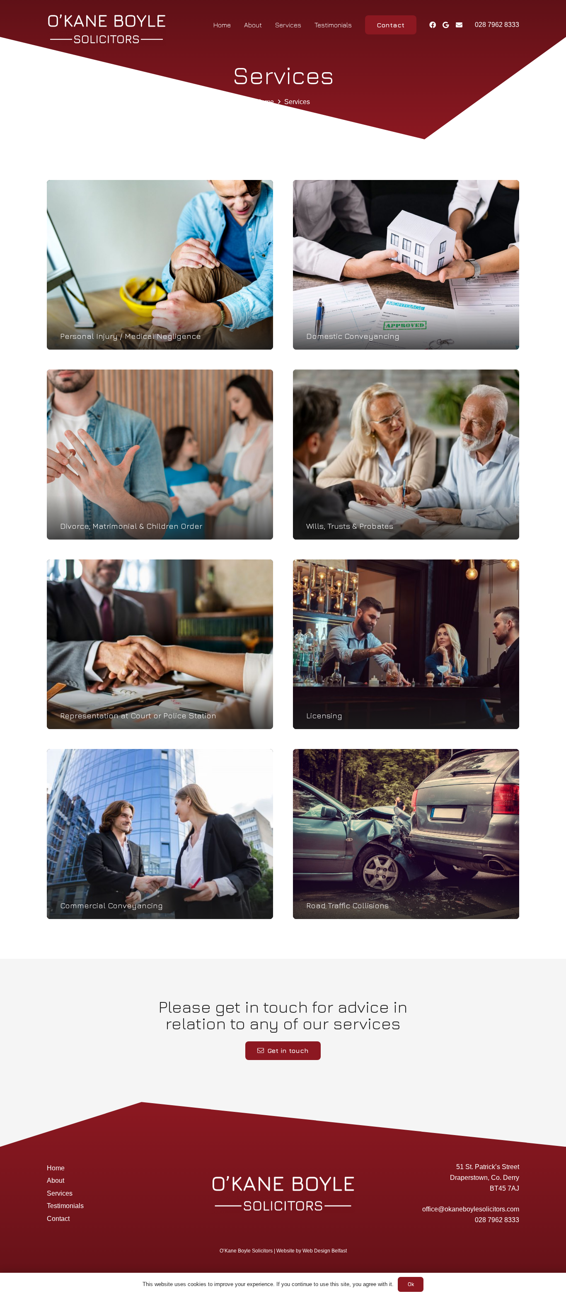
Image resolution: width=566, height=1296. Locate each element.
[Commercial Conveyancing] (160, 834)
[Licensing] (406, 644)
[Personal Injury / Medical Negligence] (160, 265)
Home (56, 1168)
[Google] (445, 25)
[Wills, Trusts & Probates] (406, 455)
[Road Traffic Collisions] (406, 834)
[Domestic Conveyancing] (406, 265)
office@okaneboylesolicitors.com (470, 1209)
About (55, 1180)
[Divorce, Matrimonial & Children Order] (160, 455)
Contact (58, 1218)
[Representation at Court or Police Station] (160, 644)
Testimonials (65, 1205)
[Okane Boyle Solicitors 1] (106, 29)
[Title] (459, 25)
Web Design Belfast (324, 1251)
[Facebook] (432, 25)
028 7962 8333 (497, 1219)
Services (60, 1193)
